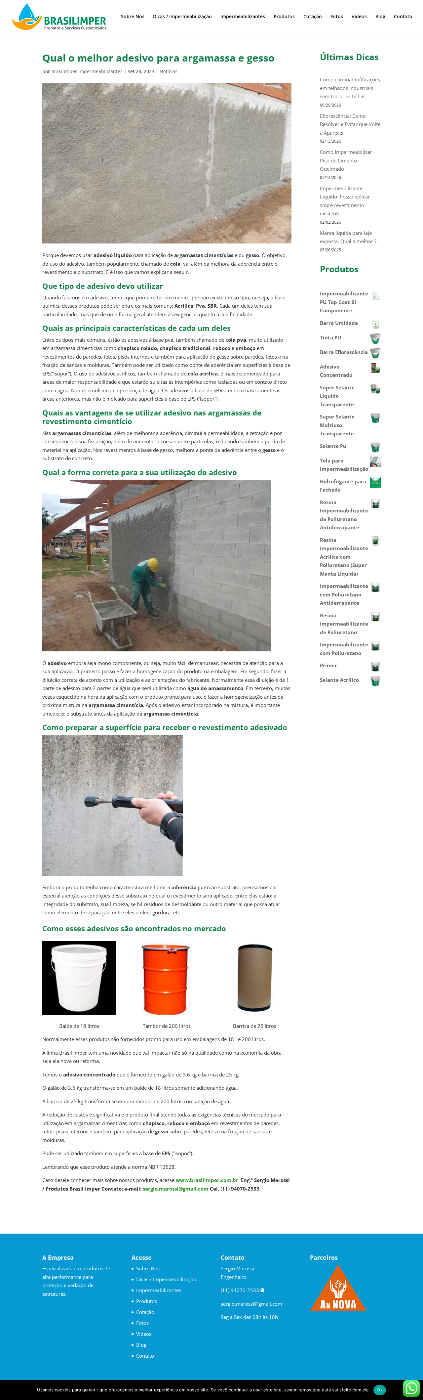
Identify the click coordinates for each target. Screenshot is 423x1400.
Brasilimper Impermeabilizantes (87, 71)
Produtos (284, 17)
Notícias (168, 71)
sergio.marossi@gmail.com (176, 1188)
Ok (380, 1389)
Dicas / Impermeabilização (182, 17)
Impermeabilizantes (242, 17)
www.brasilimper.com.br (207, 1180)
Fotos (336, 17)
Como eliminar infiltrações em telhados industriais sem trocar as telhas (350, 88)
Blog (380, 17)
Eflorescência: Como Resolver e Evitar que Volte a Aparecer (350, 124)
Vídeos (359, 17)
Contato (403, 17)
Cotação (312, 17)
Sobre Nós (132, 17)
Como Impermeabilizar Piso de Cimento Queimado (346, 160)
